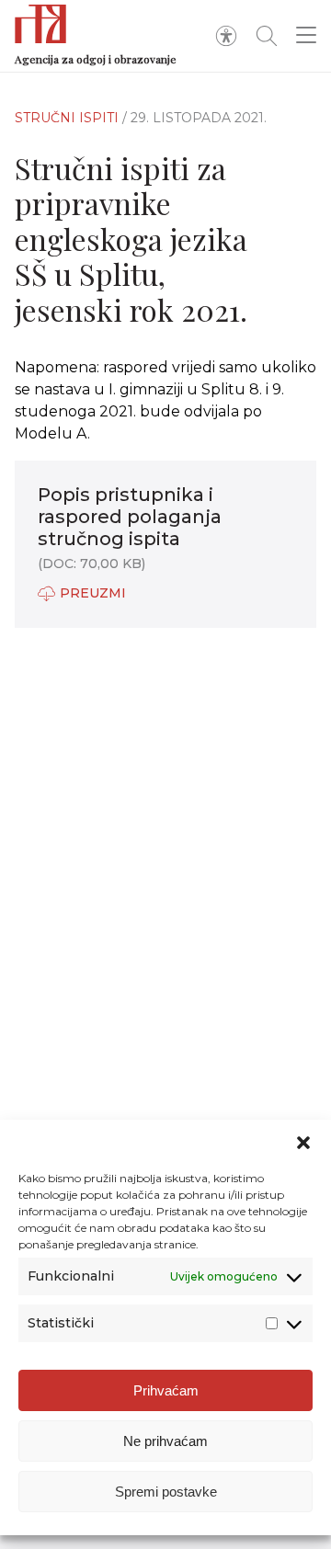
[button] (303, 1142)
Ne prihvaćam (165, 1441)
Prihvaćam (166, 1390)
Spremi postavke (166, 1491)
